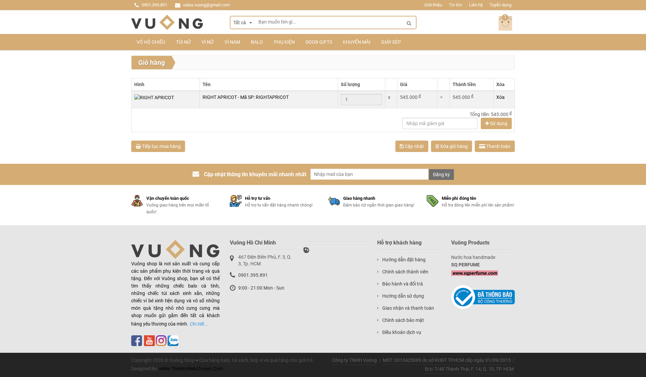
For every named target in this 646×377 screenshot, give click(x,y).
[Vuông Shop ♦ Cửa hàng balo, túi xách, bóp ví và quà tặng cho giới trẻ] (167, 22)
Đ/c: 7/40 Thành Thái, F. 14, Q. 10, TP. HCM (469, 369)
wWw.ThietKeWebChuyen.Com (191, 368)
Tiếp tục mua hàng (161, 146)
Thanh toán (497, 146)
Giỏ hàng (151, 63)
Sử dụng (498, 123)
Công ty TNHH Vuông (354, 360)
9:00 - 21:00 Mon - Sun (261, 288)
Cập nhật (414, 146)
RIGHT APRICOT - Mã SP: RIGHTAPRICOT (246, 97)
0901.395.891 (154, 4)
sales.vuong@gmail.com (206, 4)
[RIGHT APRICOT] (154, 97)
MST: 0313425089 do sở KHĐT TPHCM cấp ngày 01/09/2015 (447, 360)
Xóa (500, 97)
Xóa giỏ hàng (453, 146)
